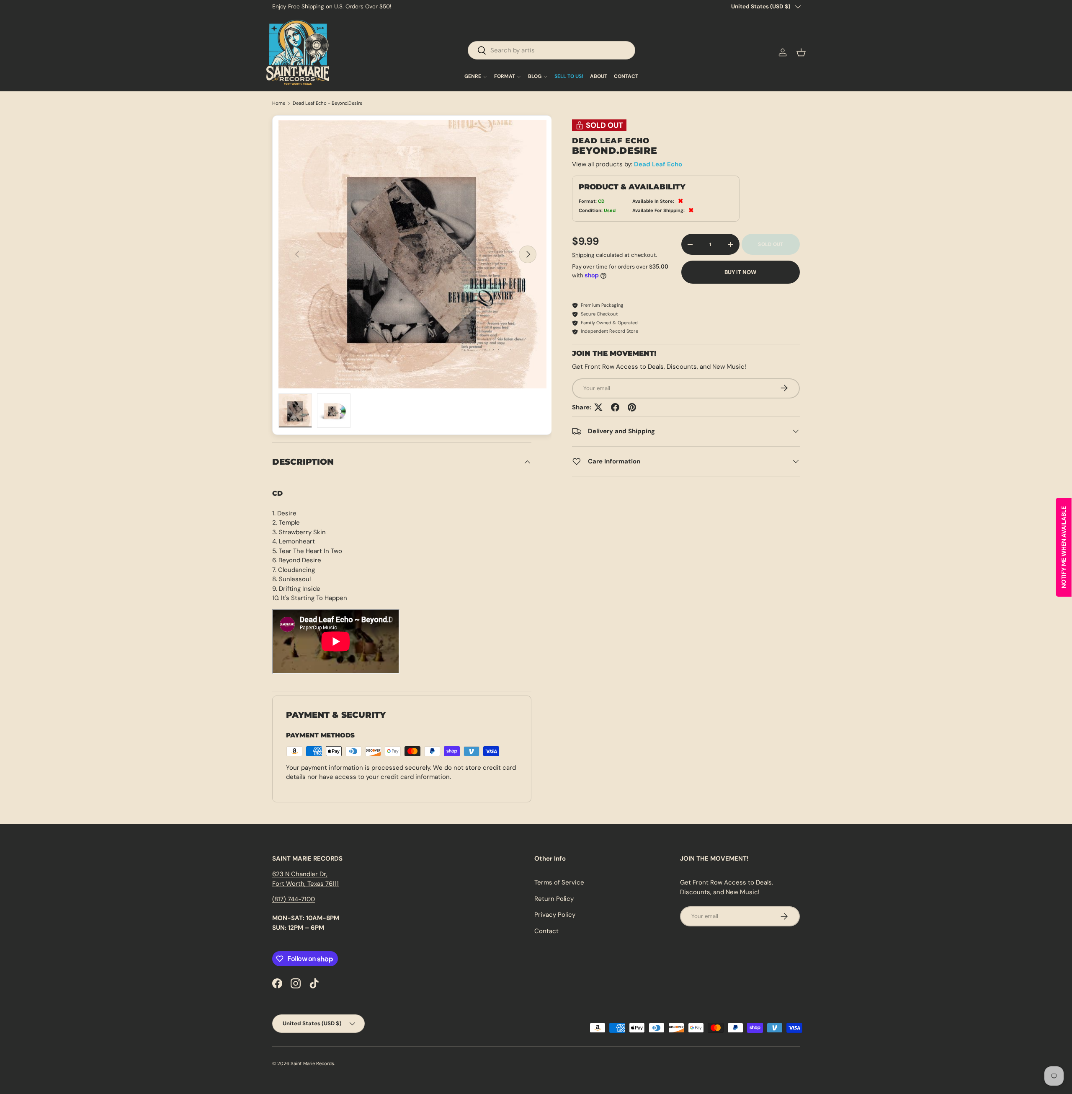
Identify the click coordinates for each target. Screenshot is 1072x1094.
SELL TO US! (568, 77)
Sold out (770, 244)
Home (278, 103)
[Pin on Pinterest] (632, 407)
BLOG (534, 77)
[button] (801, 52)
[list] (412, 254)
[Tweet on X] (598, 407)
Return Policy (554, 899)
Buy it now (740, 271)
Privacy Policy (554, 914)
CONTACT (626, 77)
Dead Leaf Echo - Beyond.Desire (327, 103)
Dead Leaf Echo (658, 164)
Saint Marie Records (312, 1063)
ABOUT (598, 77)
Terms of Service (559, 882)
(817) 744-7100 (293, 899)
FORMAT (504, 77)
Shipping (583, 255)
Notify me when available (1063, 547)
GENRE (472, 77)
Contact (546, 931)
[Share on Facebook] (615, 407)
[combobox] (551, 50)
